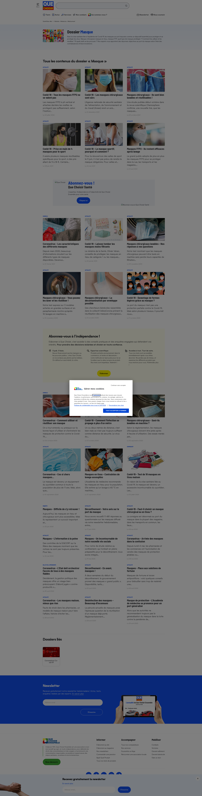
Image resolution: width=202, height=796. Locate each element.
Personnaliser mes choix (116, 405)
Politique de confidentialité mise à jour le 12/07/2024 (90, 405)
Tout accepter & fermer (116, 410)
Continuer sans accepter (118, 385)
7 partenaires (96, 395)
